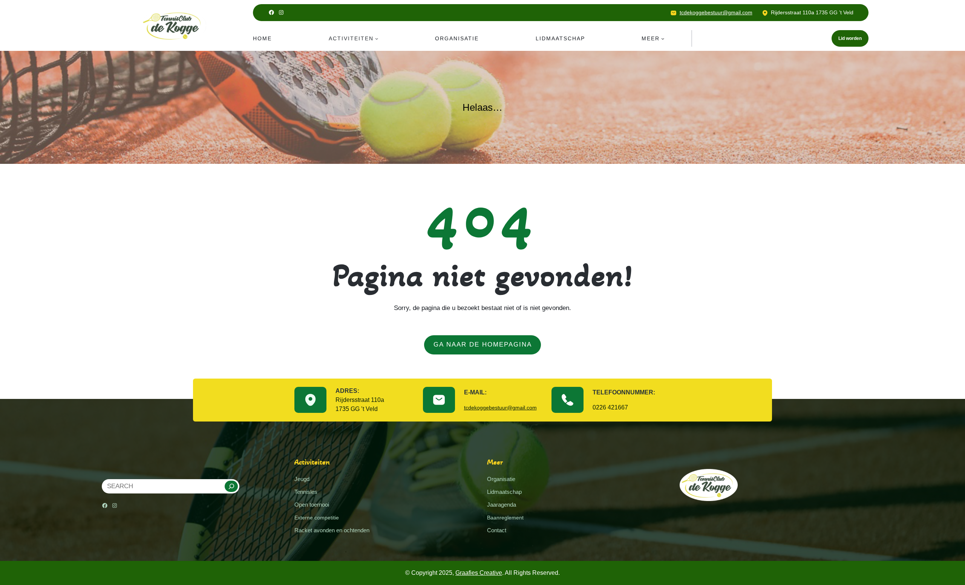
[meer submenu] (662, 38)
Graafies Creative (478, 573)
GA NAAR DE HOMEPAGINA (482, 344)
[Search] (231, 486)
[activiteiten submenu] (376, 38)
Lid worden (850, 38)
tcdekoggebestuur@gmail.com (716, 12)
